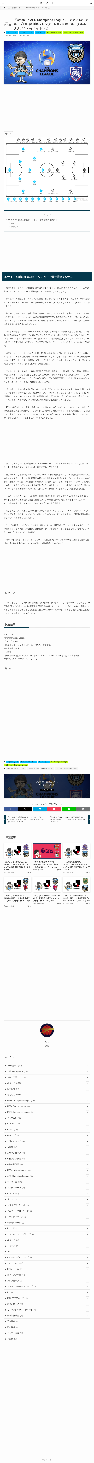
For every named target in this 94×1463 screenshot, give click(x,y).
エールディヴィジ (16, 1217)
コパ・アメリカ (16, 1275)
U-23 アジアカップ (17, 1298)
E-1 (10, 1292)
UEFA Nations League (18, 1170)
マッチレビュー (40, 32)
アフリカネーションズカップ (21, 1286)
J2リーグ (13, 1240)
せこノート (47, 2)
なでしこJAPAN (15, 1095)
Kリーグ (12, 1228)
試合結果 (14, 227)
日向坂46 (12, 1327)
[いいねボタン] (6, 134)
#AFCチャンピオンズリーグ (16, 768)
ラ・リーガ (14, 1182)
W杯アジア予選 (16, 1159)
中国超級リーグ (15, 1223)
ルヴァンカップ (16, 1153)
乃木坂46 (12, 1321)
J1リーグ (14, 1083)
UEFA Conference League (20, 1112)
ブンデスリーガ (16, 1188)
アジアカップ (14, 1281)
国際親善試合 (15, 1315)
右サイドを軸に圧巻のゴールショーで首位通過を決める (32, 220)
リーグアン (14, 1199)
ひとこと (14, 223)
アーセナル (14, 1066)
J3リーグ (12, 1246)
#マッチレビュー (33, 768)
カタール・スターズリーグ (20, 1234)
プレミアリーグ (17, 1077)
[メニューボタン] (3, 3)
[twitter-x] (47, 1046)
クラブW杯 (14, 1118)
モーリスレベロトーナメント (21, 1310)
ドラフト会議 (15, 1333)
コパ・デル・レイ (16, 1263)
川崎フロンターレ (12, 32)
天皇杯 (12, 1147)
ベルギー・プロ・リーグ (19, 1211)
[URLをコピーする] (83, 809)
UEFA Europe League (18, 1106)
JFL (10, 1252)
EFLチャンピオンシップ (19, 1257)
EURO (12, 1130)
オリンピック (15, 1304)
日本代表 (13, 1089)
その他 (12, 1339)
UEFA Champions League (21, 1100)
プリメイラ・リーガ (18, 1205)
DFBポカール (14, 1269)
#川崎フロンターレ (47, 768)
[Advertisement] (47, 105)
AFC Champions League (54, 32)
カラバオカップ (16, 1141)
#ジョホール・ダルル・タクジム (66, 768)
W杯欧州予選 (15, 1164)
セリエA (13, 1193)
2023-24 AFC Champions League (73, 32)
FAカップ (13, 1135)
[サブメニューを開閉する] (87, 1065)
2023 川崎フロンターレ (26, 32)
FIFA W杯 (13, 1124)
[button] (11, 809)
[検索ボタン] (91, 3)
